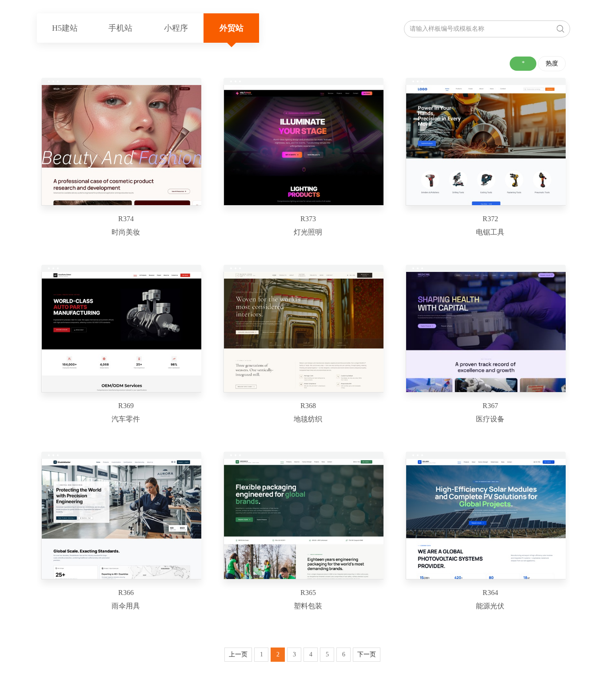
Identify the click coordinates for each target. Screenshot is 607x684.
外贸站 (232, 28)
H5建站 (65, 28)
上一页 (238, 654)
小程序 (176, 28)
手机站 (120, 28)
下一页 (366, 654)
